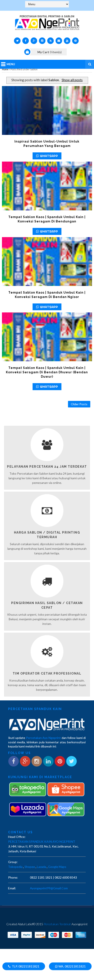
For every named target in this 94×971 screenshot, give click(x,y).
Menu (11, 64)
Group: (13, 862)
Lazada (41, 867)
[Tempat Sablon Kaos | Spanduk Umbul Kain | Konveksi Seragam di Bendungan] (47, 186)
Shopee (29, 867)
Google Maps (57, 867)
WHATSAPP (49, 156)
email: (12, 888)
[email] (59, 40)
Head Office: (17, 837)
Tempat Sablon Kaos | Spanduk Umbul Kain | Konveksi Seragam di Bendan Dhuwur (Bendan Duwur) (47, 372)
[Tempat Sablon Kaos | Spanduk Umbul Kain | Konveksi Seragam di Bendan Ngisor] (47, 261)
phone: (13, 877)
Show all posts (72, 80)
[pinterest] (75, 40)
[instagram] (42, 40)
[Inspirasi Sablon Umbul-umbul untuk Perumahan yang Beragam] (47, 110)
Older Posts (79, 404)
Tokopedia (15, 867)
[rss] (50, 40)
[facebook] (25, 40)
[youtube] (67, 40)
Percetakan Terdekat (57, 924)
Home (5, 69)
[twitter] (17, 40)
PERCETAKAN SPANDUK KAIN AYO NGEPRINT (41, 841)
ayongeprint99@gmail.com (49, 888)
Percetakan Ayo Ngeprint (43, 738)
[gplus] (34, 40)
